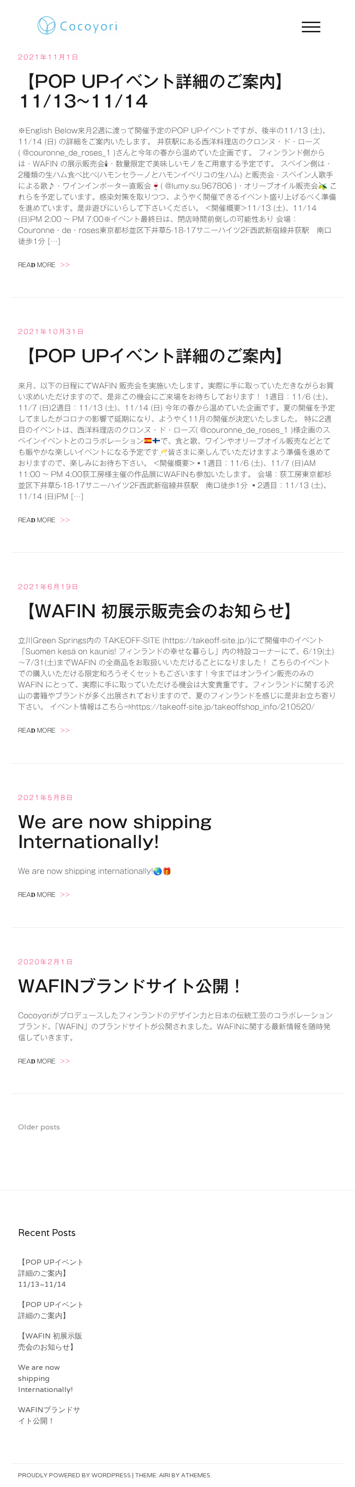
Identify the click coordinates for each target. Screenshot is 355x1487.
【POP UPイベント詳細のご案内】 (155, 355)
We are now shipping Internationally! (45, 1378)
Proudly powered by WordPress (74, 1475)
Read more (44, 265)
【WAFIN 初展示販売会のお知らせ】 (159, 611)
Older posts (39, 1127)
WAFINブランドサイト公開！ (131, 986)
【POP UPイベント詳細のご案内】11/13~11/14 (51, 1273)
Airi (164, 1475)
